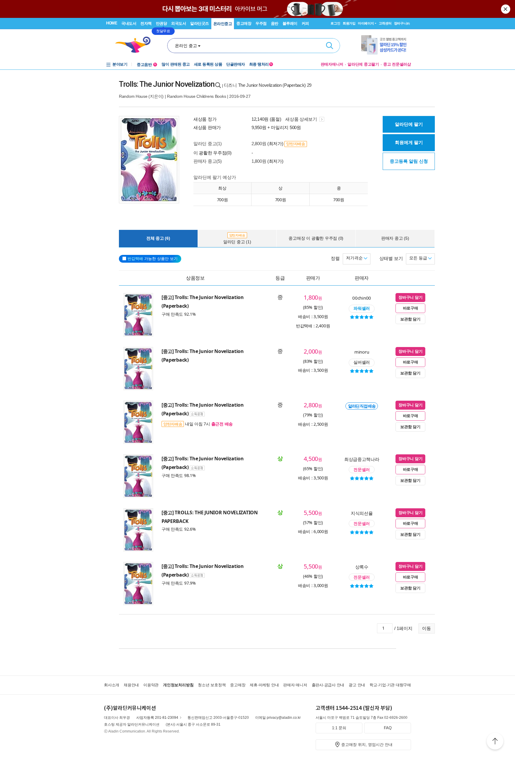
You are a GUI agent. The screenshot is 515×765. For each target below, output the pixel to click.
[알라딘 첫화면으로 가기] (135, 45)
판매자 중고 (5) (395, 238)
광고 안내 (357, 685)
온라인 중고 (186, 45)
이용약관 (151, 685)
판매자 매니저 (295, 685)
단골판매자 (235, 64)
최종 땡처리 (260, 64)
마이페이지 (366, 23)
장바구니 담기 (410, 297)
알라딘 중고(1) (207, 143)
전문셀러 (361, 469)
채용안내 (131, 685)
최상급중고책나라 (361, 459)
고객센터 (385, 23)
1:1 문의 (339, 728)
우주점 (261, 23)
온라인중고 (222, 23)
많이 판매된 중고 (176, 64)
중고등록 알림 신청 (409, 161)
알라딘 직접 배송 (361, 406)
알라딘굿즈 (199, 23)
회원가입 (349, 23)
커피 (305, 23)
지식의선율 (362, 513)
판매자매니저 (332, 64)
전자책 (146, 23)
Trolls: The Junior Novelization (167, 84)
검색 (329, 45)
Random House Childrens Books (196, 96)
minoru (361, 352)
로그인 (335, 23)
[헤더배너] (386, 45)
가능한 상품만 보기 (153, 258)
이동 (426, 628)
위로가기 (495, 742)
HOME (111, 23)
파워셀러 (361, 308)
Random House (133, 96)
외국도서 (178, 23)
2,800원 (259, 143)
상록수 (361, 567)
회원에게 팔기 (409, 142)
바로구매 (410, 308)
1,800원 (259, 161)
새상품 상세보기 (301, 119)
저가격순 (355, 257)
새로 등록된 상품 (208, 64)
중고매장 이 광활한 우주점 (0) (315, 238)
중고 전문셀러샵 (397, 64)
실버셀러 (361, 362)
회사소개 (111, 685)
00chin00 (361, 298)
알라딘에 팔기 (409, 124)
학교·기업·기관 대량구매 (390, 685)
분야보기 (119, 64)
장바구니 (402, 23)
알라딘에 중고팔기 (363, 64)
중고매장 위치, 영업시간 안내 (367, 744)
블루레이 (290, 23)
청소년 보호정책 (212, 685)
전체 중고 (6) (158, 238)
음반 (274, 23)
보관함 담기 (410, 319)
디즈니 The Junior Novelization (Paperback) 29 (267, 85)
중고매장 (243, 23)
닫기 (506, 9)
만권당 (161, 23)
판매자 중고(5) (207, 161)
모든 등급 (418, 257)
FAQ (388, 728)
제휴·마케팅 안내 (264, 685)
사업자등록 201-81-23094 (157, 718)
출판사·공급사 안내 (328, 685)
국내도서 (128, 23)
